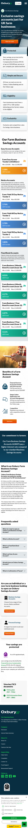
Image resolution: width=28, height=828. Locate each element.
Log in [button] (19, 3)
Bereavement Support (7, 768)
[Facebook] (10, 776)
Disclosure (4, 729)
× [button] (26, 797)
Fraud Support (5, 765)
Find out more (9, 611)
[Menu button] (25, 3)
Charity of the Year (6, 747)
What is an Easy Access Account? (10, 555)
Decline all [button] (14, 821)
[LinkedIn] (6, 776)
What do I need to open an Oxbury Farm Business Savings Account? (12, 530)
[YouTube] (14, 776)
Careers (3, 744)
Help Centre (4, 755)
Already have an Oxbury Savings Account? (13, 563)
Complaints (4, 758)
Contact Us (4, 761)
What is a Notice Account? (11, 539)
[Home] (6, 3)
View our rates (9, 41)
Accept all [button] (14, 818)
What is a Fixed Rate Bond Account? (11, 546)
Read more (19, 803)
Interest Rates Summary (7, 733)
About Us (3, 740)
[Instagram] (2, 776)
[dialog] (14, 812)
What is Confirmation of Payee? (13, 571)
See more (9, 421)
